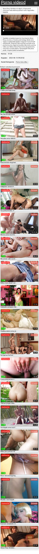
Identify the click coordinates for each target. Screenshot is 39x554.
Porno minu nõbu (21, 62)
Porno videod (13, 2)
